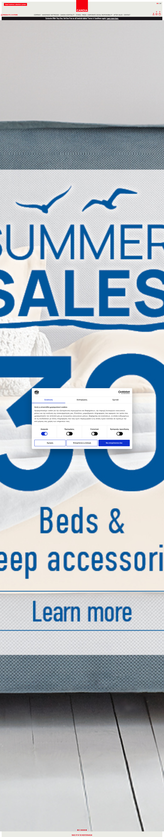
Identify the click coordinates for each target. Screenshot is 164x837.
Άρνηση (50, 443)
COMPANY (37, 15)
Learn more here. (113, 18)
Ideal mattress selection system (15, 4)
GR (160, 3)
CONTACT (127, 15)
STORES (78, 15)
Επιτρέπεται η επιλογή (82, 443)
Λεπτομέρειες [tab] (82, 400)
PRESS (84, 15)
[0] (156, 15)
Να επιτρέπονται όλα (114, 443)
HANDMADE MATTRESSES (50, 15)
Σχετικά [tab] (115, 400)
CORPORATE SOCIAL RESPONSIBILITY (99, 15)
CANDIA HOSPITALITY (67, 15)
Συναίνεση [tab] (48, 400)
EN (158, 3)
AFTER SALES (118, 15)
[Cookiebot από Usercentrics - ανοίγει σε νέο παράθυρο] (120, 392)
